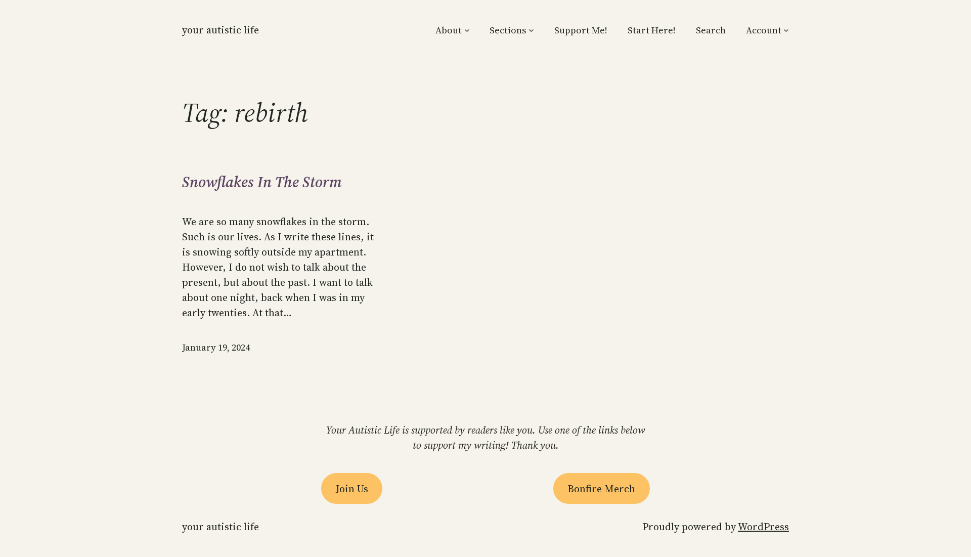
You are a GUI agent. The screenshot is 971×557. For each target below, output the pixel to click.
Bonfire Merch (601, 489)
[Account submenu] (786, 30)
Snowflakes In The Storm (262, 182)
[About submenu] (467, 30)
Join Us (352, 489)
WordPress (763, 527)
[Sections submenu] (531, 30)
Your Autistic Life (220, 30)
